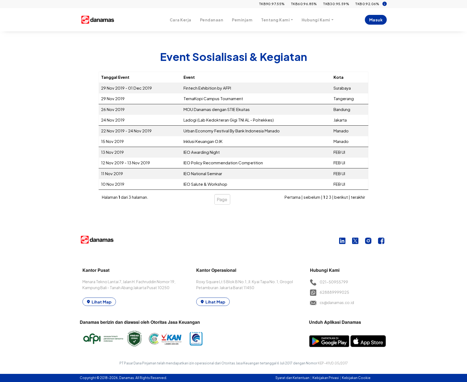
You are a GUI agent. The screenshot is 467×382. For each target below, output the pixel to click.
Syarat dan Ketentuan (292, 378)
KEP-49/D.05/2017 (333, 363)
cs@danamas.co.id (337, 302)
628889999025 (334, 292)
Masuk (376, 19)
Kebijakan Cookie (356, 378)
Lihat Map (102, 301)
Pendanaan (212, 19)
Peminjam (242, 19)
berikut (341, 197)
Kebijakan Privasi (325, 378)
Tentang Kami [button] (275, 19)
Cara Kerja (180, 19)
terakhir (358, 197)
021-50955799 (334, 281)
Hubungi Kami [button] (316, 19)
